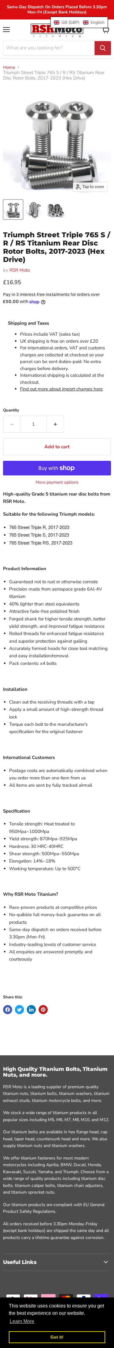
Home (9, 67)
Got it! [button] (57, 1337)
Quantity (11, 410)
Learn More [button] (22, 1321)
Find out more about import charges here (61, 389)
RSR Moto (19, 270)
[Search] (103, 48)
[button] (79, 22)
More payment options (57, 482)
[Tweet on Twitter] (19, 1009)
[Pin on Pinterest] (43, 1009)
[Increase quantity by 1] (55, 424)
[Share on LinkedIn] (31, 1009)
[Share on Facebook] (7, 1009)
